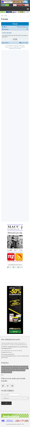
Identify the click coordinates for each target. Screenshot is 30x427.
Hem (2, 15)
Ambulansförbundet (23, 368)
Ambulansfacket (5, 368)
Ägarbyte (4, 366)
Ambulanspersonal (20, 370)
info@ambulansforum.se (6, 352)
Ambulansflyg (14, 368)
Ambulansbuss (24, 366)
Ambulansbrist (16, 366)
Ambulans (9, 366)
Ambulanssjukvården (7, 372)
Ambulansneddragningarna (8, 370)
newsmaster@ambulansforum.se (9, 356)
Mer (2, 374)
